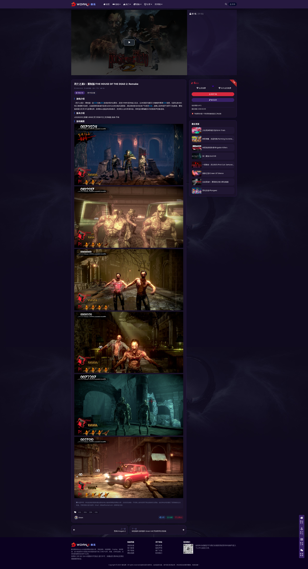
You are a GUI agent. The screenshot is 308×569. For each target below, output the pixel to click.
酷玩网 (124, 565)
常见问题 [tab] (92, 93)
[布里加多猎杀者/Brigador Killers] (196, 147)
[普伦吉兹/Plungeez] (196, 190)
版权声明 (158, 548)
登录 (233, 4)
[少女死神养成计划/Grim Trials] (196, 130)
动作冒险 (88, 88)
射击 (102, 103)
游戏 (117, 4)
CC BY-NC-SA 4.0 (81, 556)
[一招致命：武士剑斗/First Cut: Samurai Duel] (196, 165)
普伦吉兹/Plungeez (209, 190)
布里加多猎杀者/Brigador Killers (214, 147)
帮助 (159, 4)
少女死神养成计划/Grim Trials (213, 130)
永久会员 (224, 88)
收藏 (171, 517)
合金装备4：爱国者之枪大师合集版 (215, 182)
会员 (200, 88)
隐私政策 (158, 545)
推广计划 (158, 550)
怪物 (150, 106)
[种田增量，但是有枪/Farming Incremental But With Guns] (196, 139)
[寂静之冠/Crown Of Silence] (196, 173)
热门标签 (130, 548)
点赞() (179, 517)
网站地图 (130, 553)
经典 (95, 103)
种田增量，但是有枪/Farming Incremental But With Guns (224, 139)
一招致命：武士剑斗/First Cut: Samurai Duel (219, 164)
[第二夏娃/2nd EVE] (196, 156)
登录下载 (214, 94)
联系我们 (158, 553)
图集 (138, 4)
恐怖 (165, 103)
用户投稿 (130, 550)
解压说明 (214, 100)
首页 (108, 4)
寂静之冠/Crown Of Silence (213, 173)
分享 (162, 517)
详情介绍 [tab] (80, 93)
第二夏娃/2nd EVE (209, 156)
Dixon (81, 517)
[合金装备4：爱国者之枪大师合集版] (196, 182)
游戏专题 (130, 545)
